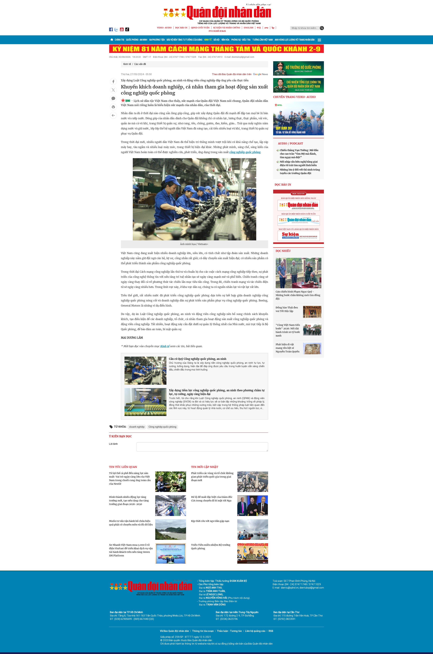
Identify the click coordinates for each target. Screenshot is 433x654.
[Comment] (113, 98)
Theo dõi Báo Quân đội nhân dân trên (232, 74)
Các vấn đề (140, 64)
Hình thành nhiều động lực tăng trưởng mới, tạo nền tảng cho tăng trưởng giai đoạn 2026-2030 (129, 500)
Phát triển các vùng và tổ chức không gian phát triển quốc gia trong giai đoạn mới (212, 477)
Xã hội (216, 39)
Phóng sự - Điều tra (240, 39)
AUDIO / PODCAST (290, 143)
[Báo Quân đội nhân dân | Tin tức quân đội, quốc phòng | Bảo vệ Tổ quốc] (216, 13)
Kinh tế (207, 39)
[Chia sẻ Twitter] (113, 90)
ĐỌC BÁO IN (181, 27)
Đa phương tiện (157, 39)
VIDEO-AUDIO (164, 27)
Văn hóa (225, 39)
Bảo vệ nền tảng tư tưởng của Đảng (184, 39)
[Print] (113, 107)
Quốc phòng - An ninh (136, 39)
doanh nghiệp (136, 426)
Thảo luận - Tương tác (229, 631)
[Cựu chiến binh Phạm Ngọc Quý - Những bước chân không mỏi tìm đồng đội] (298, 273)
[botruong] (298, 68)
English (248, 27)
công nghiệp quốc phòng (244, 152)
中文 (259, 27)
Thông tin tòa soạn (203, 631)
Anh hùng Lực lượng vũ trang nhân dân (294, 39)
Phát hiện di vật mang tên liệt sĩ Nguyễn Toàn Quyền (287, 348)
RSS (271, 631)
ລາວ (266, 27)
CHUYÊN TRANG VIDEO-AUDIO (294, 97)
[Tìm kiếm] (322, 28)
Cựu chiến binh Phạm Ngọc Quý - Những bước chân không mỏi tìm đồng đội (298, 295)
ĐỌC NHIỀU (283, 251)
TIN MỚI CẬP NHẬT (204, 467)
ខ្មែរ (273, 27)
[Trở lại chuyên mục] (113, 115)
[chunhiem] (298, 85)
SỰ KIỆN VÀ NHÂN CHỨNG (226, 27)
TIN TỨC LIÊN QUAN (123, 467)
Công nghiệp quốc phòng (162, 426)
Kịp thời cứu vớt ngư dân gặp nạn (210, 521)
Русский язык (217, 31)
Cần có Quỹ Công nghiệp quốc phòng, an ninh (197, 358)
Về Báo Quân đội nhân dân (174, 631)
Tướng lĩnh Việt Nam (262, 39)
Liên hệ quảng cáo (255, 631)
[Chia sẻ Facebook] (113, 81)
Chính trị (119, 39)
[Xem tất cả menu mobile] (319, 39)
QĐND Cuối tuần (200, 27)
